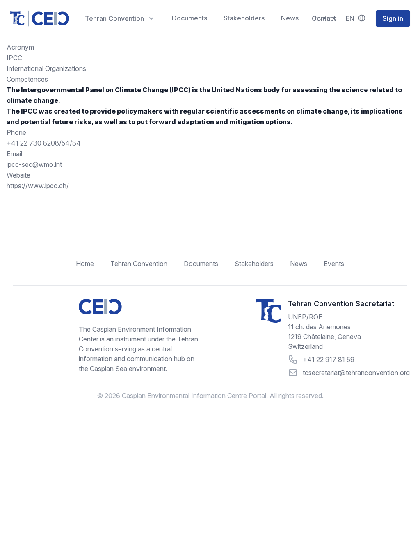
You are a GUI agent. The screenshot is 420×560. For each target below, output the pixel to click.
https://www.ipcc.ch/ (38, 186)
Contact (324, 18)
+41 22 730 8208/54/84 (44, 143)
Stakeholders (244, 18)
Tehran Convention (138, 264)
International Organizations (46, 68)
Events (334, 264)
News (290, 18)
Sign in (393, 18)
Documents (189, 18)
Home (85, 264)
